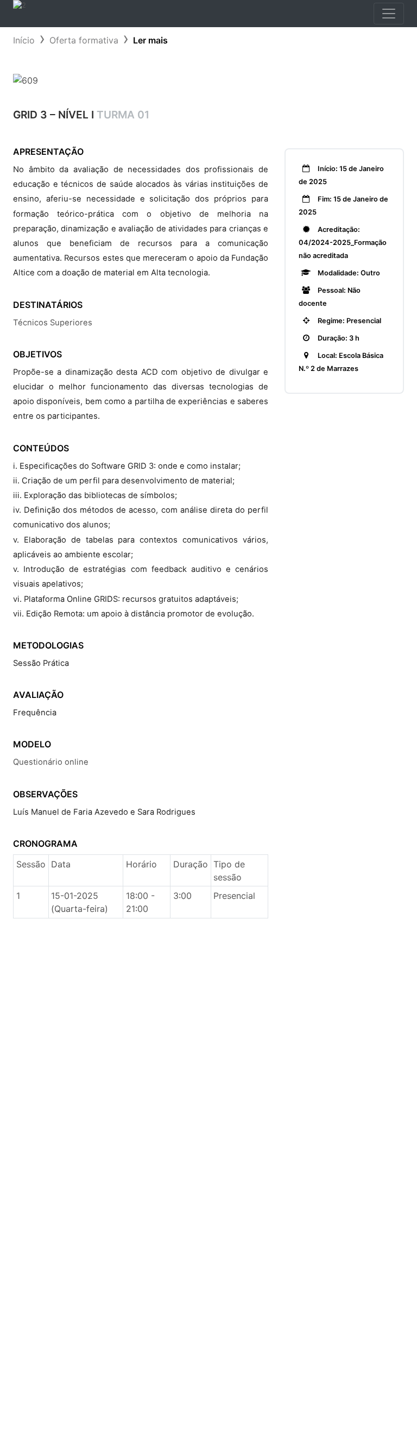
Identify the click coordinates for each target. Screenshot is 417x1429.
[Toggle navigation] (389, 13)
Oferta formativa (83, 40)
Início (24, 40)
